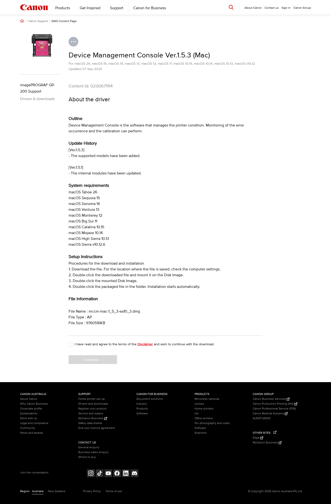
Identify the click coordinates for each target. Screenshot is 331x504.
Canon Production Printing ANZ (273, 404)
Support (116, 8)
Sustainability (29, 413)
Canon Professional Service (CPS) (274, 408)
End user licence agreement (96, 428)
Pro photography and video (212, 423)
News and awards (31, 433)
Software (142, 413)
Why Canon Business (34, 404)
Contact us (272, 8)
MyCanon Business (91, 418)
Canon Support (38, 21)
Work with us (28, 418)
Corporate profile (31, 408)
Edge (256, 438)
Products (62, 8)
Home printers (204, 408)
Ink (196, 413)
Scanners (201, 433)
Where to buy (87, 457)
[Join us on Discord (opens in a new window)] (134, 473)
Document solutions (149, 399)
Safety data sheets (90, 423)
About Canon (28, 399)
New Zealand (56, 491)
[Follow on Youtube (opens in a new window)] (108, 473)
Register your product (92, 408)
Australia (37, 491)
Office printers (204, 418)
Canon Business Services (270, 399)
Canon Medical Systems (269, 413)
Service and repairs (90, 413)
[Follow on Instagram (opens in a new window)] (91, 473)
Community (27, 428)
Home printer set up (91, 399)
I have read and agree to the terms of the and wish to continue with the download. (144, 344)
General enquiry (88, 447)
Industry (141, 404)
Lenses (199, 404)
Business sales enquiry (93, 452)
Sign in (286, 8)
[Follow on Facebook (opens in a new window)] (117, 473)
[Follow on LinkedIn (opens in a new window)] (126, 473)
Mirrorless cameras (207, 399)
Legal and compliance (34, 423)
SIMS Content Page (64, 21)
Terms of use (113, 491)
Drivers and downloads (93, 404)
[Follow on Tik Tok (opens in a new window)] (99, 473)
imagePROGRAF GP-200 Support (37, 88)
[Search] (231, 7)
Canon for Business (149, 8)
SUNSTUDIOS (261, 418)
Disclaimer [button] (145, 344)
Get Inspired (90, 8)
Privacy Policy (92, 491)
